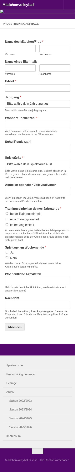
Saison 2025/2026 (20, 427)
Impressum (13, 436)
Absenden (15, 327)
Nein (13, 258)
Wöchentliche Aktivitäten (23, 274)
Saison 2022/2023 (20, 400)
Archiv (10, 391)
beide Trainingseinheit (25, 213)
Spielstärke (14, 157)
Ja (11, 252)
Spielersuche (14, 365)
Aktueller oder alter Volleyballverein (31, 184)
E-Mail (10, 81)
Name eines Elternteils (21, 61)
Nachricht (12, 298)
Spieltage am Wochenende (25, 247)
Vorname (10, 54)
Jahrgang (13, 97)
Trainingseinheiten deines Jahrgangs (33, 208)
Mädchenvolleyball (18, 5)
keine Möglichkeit (22, 225)
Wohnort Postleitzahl (21, 118)
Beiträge (11, 383)
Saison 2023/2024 (20, 409)
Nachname (45, 54)
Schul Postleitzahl (18, 141)
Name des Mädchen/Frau (24, 41)
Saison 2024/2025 (20, 418)
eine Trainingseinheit (24, 219)
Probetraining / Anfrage (20, 374)
